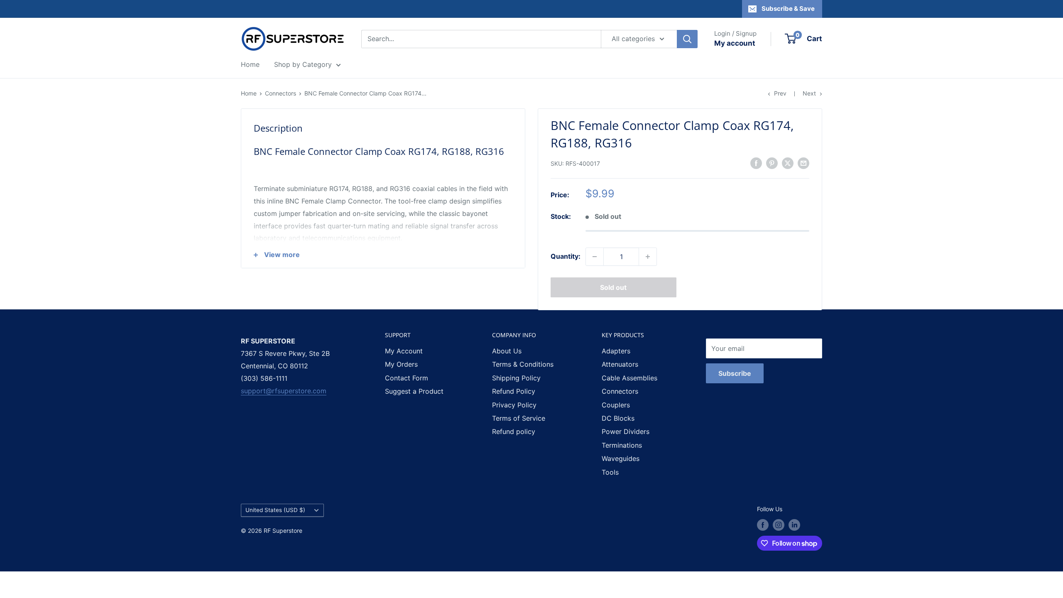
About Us (507, 351)
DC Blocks (618, 418)
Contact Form (406, 378)
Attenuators (620, 364)
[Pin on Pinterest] (772, 163)
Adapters (616, 351)
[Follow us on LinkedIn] (794, 525)
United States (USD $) (275, 510)
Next (809, 93)
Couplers (616, 405)
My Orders (401, 364)
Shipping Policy (516, 378)
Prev (780, 93)
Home (250, 64)
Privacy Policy (514, 405)
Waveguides (620, 458)
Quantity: (565, 256)
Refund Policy (513, 391)
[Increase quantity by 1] (647, 256)
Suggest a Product (414, 391)
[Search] (687, 39)
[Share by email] (803, 163)
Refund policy (513, 431)
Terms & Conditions (523, 364)
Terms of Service (518, 418)
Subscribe (734, 373)
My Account (404, 351)
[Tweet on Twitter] (788, 163)
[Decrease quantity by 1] (594, 256)
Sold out (613, 287)
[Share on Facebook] (756, 163)
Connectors (280, 93)
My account (734, 43)
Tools (610, 472)
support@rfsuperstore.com (283, 391)
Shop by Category (303, 64)
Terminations (622, 445)
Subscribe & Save (788, 8)
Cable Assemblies (629, 378)
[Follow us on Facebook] (763, 525)
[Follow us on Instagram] (778, 525)
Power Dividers (625, 431)
